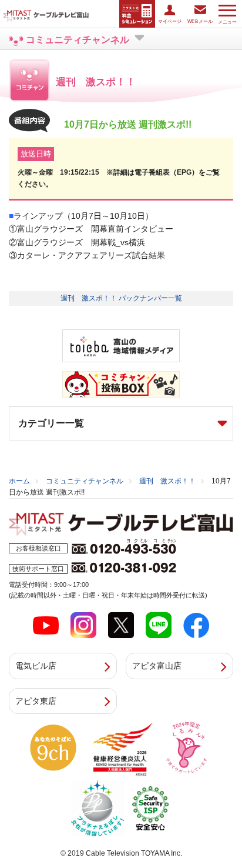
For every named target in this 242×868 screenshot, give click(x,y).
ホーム (19, 481)
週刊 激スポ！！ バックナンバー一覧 (121, 298)
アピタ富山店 (157, 665)
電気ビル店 (35, 665)
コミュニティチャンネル (84, 481)
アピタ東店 (35, 701)
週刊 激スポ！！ (167, 481)
